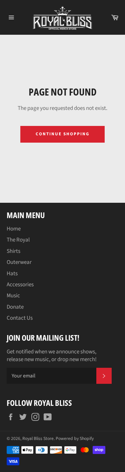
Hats (12, 274)
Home (14, 229)
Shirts (13, 251)
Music (13, 296)
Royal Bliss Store (38, 438)
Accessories (20, 285)
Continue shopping (62, 134)
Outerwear (19, 262)
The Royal (18, 240)
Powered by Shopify (75, 438)
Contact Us (20, 318)
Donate (15, 307)
